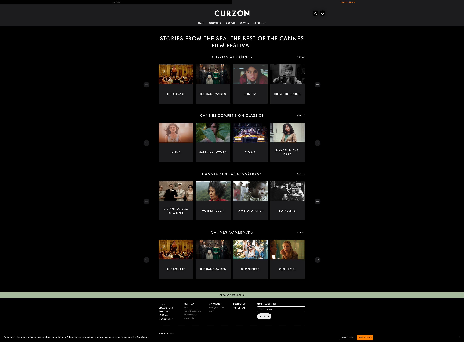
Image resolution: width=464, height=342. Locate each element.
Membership (260, 23)
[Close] (460, 337)
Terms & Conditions (192, 310)
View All (301, 57)
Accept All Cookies (365, 337)
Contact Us (189, 318)
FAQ (186, 307)
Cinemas (116, 2)
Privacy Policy (190, 314)
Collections (215, 23)
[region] (232, 338)
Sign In (322, 13)
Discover (230, 23)
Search (315, 13)
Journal (244, 23)
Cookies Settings (347, 337)
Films (201, 23)
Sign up (264, 316)
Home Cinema (348, 2)
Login (211, 310)
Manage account (216, 307)
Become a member (230, 295)
